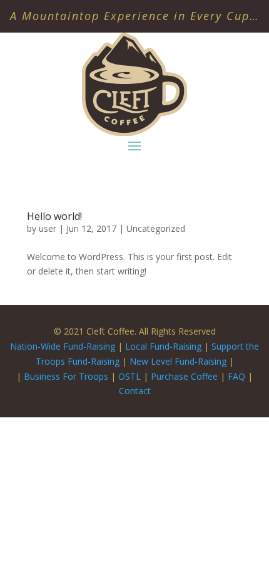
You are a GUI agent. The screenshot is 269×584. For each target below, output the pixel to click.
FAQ (236, 376)
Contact (135, 391)
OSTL (129, 376)
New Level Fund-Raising (179, 361)
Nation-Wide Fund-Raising (62, 346)
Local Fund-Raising (163, 346)
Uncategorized (155, 228)
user (47, 228)
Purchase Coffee (184, 376)
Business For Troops (67, 376)
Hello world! (54, 216)
